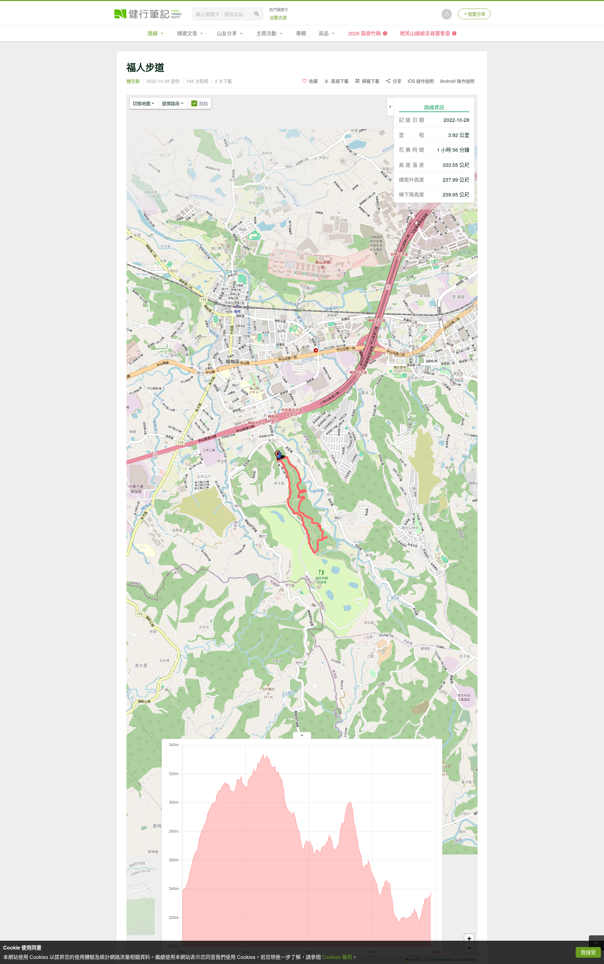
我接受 (588, 952)
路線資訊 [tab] (434, 107)
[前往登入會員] (447, 14)
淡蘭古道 (278, 17)
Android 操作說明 (457, 81)
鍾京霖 (133, 81)
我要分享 (476, 14)
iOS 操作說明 (421, 81)
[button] (279, 456)
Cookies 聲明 (337, 957)
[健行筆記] (147, 14)
